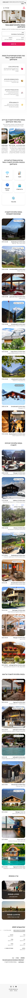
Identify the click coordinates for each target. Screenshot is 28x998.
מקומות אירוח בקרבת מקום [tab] (19, 930)
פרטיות (15, 990)
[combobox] (13, 34)
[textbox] (19, 39)
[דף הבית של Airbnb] (24, 7)
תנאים (11, 990)
